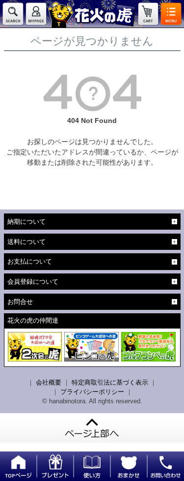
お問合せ (20, 301)
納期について (26, 221)
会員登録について (32, 281)
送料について (26, 241)
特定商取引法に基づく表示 (110, 382)
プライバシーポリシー (92, 391)
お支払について (29, 261)
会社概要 (48, 382)
